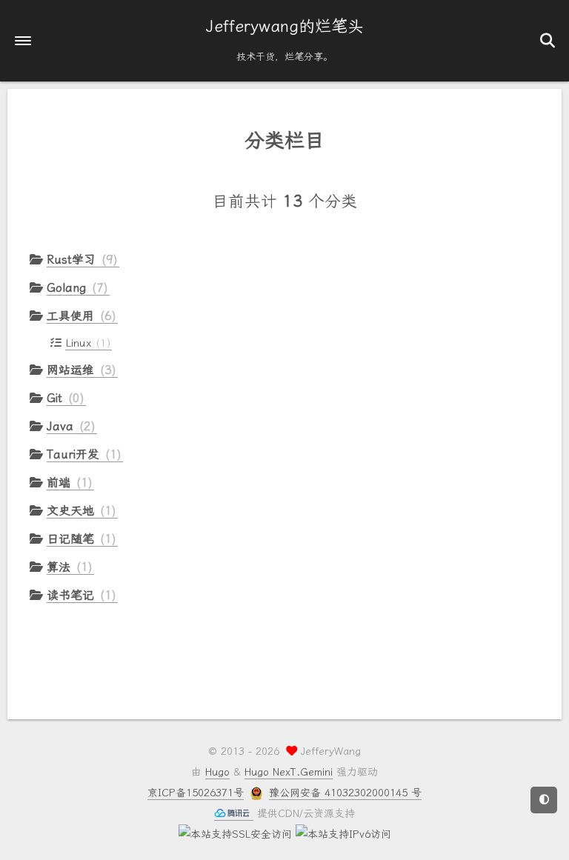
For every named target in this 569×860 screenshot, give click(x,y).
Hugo (217, 772)
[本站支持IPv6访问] (343, 834)
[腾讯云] (233, 814)
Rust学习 (80, 260)
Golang (75, 288)
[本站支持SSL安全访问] (235, 834)
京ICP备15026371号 (195, 793)
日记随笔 (79, 539)
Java (69, 426)
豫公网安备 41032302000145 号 (345, 793)
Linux (86, 343)
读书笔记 (79, 595)
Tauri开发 (82, 454)
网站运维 (79, 370)
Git (63, 398)
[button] (23, 41)
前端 (67, 483)
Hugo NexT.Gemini (288, 772)
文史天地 (79, 511)
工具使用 (79, 316)
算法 (67, 567)
